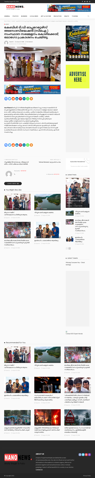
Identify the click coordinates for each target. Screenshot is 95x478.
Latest (7, 24)
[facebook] (82, 1)
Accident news (10, 424)
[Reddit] (13, 98)
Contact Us (39, 469)
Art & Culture (46, 16)
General (7, 16)
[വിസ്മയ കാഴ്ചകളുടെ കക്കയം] (47, 202)
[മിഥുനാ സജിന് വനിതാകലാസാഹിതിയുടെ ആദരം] (17, 202)
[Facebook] (6, 98)
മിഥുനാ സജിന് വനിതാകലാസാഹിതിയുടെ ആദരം (15, 213)
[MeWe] (24, 98)
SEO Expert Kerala (77, 333)
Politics (15, 16)
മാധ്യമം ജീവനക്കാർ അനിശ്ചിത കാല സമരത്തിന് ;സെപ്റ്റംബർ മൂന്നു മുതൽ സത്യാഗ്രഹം (16, 242)
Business (24, 16)
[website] (14, 174)
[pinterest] (87, 1)
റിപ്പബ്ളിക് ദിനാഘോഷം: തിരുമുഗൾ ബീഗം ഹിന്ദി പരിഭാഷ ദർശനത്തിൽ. (16, 163)
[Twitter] (9, 98)
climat (68, 424)
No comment (30, 41)
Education (57, 16)
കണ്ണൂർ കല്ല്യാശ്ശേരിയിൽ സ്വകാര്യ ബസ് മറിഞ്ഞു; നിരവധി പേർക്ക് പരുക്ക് (17, 429)
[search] (88, 16)
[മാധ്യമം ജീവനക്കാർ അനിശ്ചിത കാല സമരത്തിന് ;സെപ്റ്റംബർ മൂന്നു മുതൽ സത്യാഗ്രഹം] (17, 230)
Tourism (75, 16)
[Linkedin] (16, 98)
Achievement (9, 208)
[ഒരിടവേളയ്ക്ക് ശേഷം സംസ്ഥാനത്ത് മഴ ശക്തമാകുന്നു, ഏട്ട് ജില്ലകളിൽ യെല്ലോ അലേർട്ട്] (77, 417)
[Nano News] (18, 459)
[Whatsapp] (27, 98)
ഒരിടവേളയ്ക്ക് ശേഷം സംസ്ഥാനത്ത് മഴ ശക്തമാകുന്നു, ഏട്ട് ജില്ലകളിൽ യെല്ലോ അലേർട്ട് (77, 430)
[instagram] (89, 1)
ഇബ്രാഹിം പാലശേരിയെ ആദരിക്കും (46, 240)
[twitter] (85, 1)
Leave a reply (12, 183)
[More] (31, 98)
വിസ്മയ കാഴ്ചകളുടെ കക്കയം (44, 212)
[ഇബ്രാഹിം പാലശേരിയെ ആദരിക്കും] (47, 230)
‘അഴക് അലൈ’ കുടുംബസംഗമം (50, 162)
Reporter (11, 41)
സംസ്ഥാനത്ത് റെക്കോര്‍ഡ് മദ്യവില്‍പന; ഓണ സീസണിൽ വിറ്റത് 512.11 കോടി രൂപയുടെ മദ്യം (46, 397)
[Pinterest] (20, 98)
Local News (34, 16)
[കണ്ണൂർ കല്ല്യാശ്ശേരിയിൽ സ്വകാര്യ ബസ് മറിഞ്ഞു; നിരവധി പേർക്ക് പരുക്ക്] (17, 417)
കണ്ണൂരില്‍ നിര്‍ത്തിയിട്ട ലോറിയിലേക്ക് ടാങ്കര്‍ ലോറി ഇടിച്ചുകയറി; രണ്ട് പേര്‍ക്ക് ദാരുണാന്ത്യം (47, 430)
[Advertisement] (77, 124)
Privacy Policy (87, 475)
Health (66, 16)
